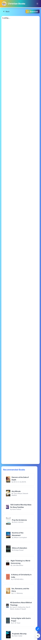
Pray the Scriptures (19, 520)
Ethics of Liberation (19, 548)
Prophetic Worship (19, 634)
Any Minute (16, 491)
